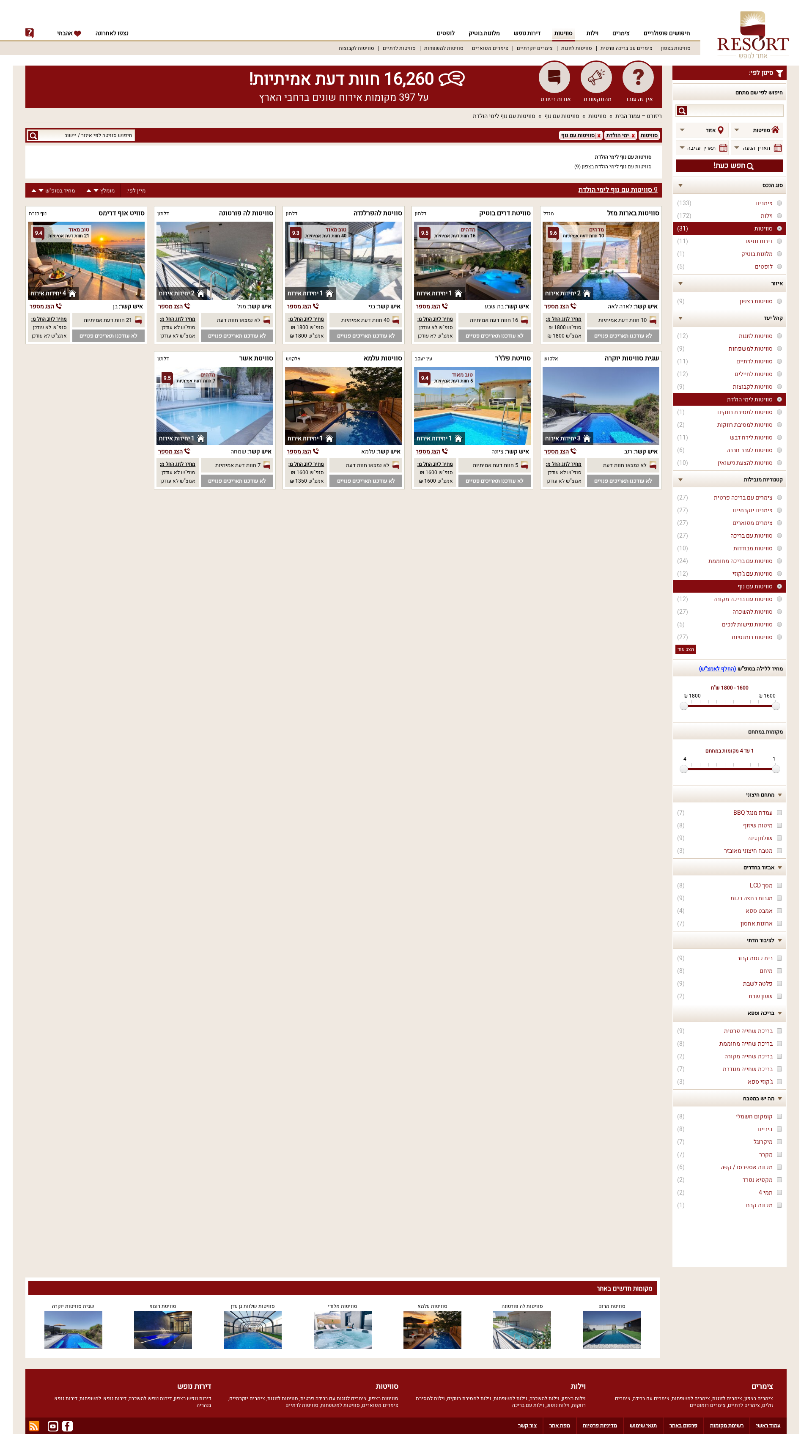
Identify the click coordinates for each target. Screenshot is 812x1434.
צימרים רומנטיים (708, 1405)
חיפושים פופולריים (667, 33)
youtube (53, 1426)
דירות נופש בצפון (192, 1398)
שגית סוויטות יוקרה (632, 358)
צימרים (621, 33)
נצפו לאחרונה (112, 33)
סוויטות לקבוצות (356, 48)
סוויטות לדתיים (399, 48)
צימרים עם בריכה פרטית (627, 48)
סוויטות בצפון (676, 48)
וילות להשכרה (544, 1398)
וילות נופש (558, 1405)
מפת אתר (559, 1425)
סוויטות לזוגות (576, 48)
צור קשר (527, 1425)
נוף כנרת (38, 213)
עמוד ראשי (768, 1425)
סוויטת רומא (162, 1306)
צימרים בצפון (758, 1398)
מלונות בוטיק (484, 33)
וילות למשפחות (510, 1398)
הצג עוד (686, 649)
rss (34, 1426)
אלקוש (550, 359)
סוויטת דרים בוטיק (505, 213)
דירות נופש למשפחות (103, 1398)
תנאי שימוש (643, 1425)
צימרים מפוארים (490, 48)
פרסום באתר (683, 1425)
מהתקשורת (598, 99)
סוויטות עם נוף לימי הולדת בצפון (617, 166)
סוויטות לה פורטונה (246, 213)
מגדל (548, 213)
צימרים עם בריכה (651, 1398)
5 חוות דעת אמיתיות (495, 465)
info (29, 33)
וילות (592, 33)
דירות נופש (527, 33)
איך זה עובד (639, 99)
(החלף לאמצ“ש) (717, 669)
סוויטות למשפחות (444, 48)
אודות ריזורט (555, 99)
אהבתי (65, 33)
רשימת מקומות (726, 1425)
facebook (67, 1426)
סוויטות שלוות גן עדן (253, 1306)
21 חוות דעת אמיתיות (108, 320)
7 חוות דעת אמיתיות (238, 465)
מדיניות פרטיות (600, 1425)
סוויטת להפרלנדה (378, 213)
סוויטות (563, 33)
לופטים (446, 33)
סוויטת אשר (256, 358)
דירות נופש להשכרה (150, 1398)
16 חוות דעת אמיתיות (494, 320)
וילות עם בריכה (528, 1405)
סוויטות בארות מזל (633, 213)
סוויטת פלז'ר (513, 358)
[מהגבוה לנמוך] (96, 190)
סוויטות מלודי (342, 1306)
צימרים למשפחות (691, 1398)
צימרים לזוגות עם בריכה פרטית (333, 1398)
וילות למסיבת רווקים (469, 1398)
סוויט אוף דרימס (122, 213)
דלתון (420, 213)
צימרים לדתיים (744, 1405)
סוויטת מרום (611, 1306)
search (682, 110)
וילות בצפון (574, 1398)
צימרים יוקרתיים (535, 48)
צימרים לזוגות (727, 1398)
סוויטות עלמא (383, 358)
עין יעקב (423, 359)
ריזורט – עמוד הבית (638, 116)
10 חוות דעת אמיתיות (622, 320)
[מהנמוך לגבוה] (88, 190)
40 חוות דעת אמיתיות (365, 320)
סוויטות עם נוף (561, 116)
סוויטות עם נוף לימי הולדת (504, 116)
